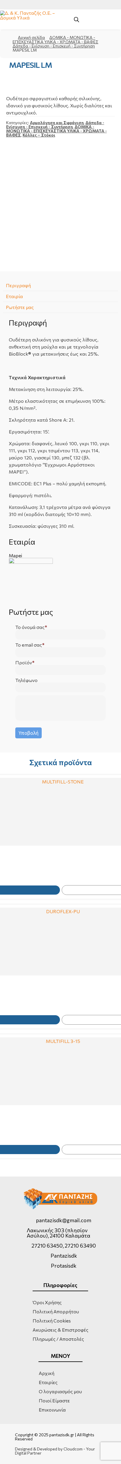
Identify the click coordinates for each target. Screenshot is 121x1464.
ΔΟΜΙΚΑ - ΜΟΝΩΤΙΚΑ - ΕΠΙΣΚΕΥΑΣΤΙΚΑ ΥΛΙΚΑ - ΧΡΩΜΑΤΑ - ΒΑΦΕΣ (55, 39)
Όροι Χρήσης (47, 1302)
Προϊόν (23, 662)
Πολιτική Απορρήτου (56, 1311)
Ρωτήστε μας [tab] (20, 307)
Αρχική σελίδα (31, 37)
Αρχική (46, 1373)
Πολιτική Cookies (52, 1320)
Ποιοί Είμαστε (54, 1400)
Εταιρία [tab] (14, 296)
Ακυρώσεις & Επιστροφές (60, 1329)
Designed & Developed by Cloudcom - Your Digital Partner (55, 1451)
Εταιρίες (48, 1382)
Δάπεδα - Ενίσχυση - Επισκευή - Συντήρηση (54, 45)
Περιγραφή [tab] (18, 285)
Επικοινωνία (52, 1409)
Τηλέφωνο (26, 680)
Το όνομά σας (30, 627)
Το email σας (28, 645)
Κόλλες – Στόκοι (39, 134)
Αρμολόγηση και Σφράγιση (57, 122)
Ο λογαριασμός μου (60, 1391)
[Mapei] (60, 580)
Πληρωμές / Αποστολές (58, 1339)
